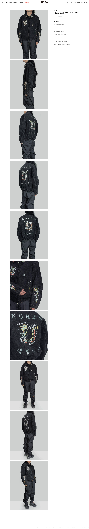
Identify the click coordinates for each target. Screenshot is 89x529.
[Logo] (44, 2)
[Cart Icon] (86, 2)
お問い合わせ (39, 527)
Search (83, 2)
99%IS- (55, 10)
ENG (72, 2)
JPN (68, 2)
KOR (75, 2)
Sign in (78, 2)
